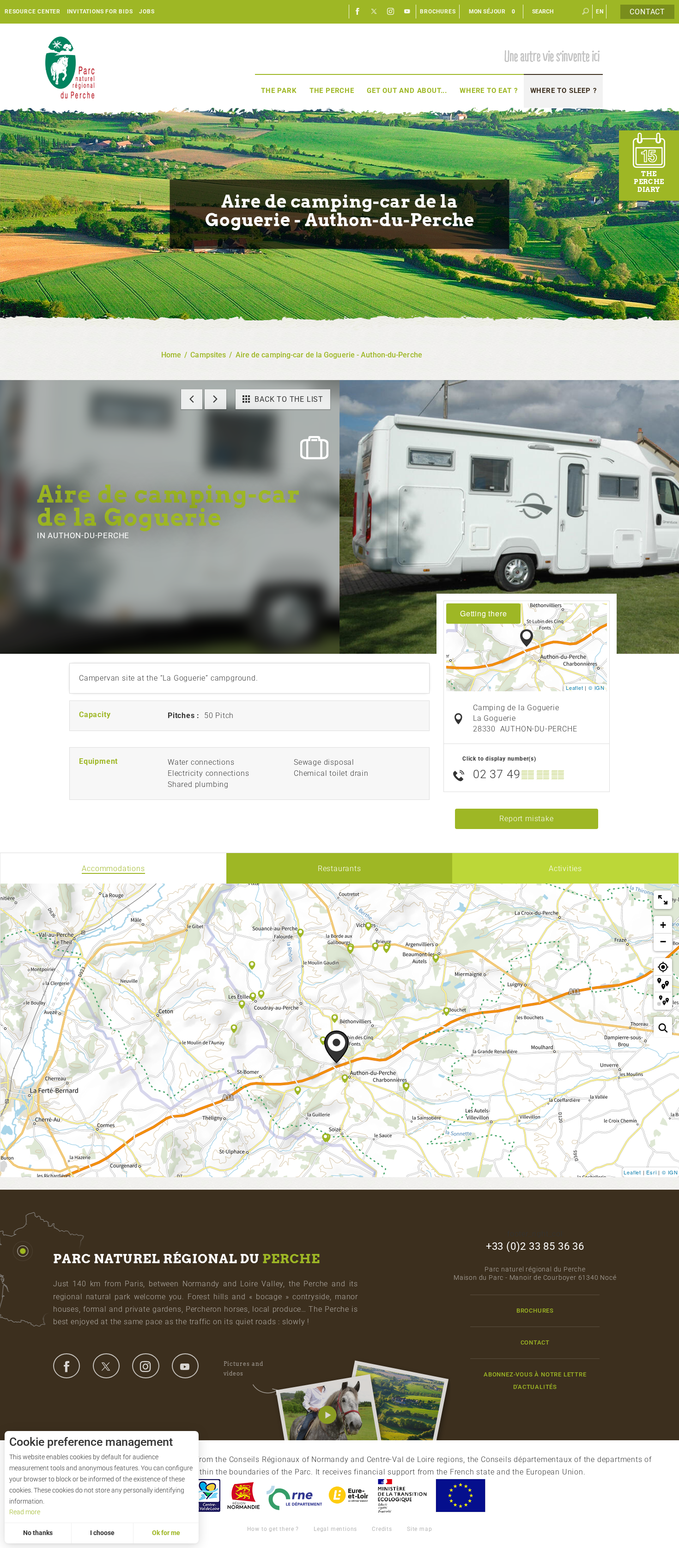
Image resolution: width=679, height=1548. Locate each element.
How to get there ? (273, 1529)
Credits (382, 1529)
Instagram (390, 11)
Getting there (483, 613)
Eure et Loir (349, 1495)
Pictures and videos (243, 1368)
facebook (66, 1365)
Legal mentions (335, 1529)
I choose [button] (102, 1532)
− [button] (663, 941)
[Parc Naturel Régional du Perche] (70, 67)
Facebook (357, 11)
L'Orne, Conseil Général (294, 1495)
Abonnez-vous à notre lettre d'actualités (535, 1380)
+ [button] (663, 925)
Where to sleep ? (563, 90)
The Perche (331, 90)
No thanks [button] (38, 1532)
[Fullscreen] (663, 899)
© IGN (596, 687)
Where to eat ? (488, 90)
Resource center (33, 11)
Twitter (374, 11)
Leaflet (574, 687)
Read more (24, 1512)
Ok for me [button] (166, 1532)
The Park (279, 90)
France (402, 1495)
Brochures (437, 11)
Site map (419, 1529)
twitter (106, 1365)
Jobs (146, 11)
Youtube (407, 11)
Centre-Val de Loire (207, 1495)
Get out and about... (407, 90)
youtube (185, 1365)
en (600, 11)
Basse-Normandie (243, 1495)
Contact (647, 11)
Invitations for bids (100, 11)
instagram (145, 1365)
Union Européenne (460, 1495)
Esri (651, 1172)
